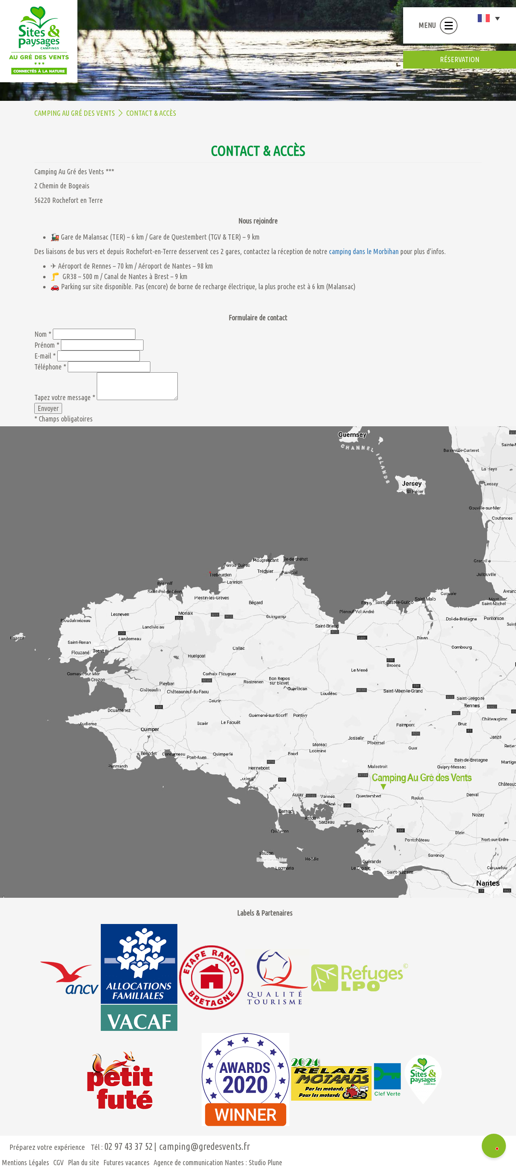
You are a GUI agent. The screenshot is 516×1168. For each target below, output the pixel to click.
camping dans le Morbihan (364, 251)
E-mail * (45, 356)
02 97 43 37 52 (128, 1146)
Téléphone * (50, 367)
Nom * (42, 334)
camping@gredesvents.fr (204, 1146)
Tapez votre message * (64, 397)
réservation (459, 59)
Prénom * (46, 345)
